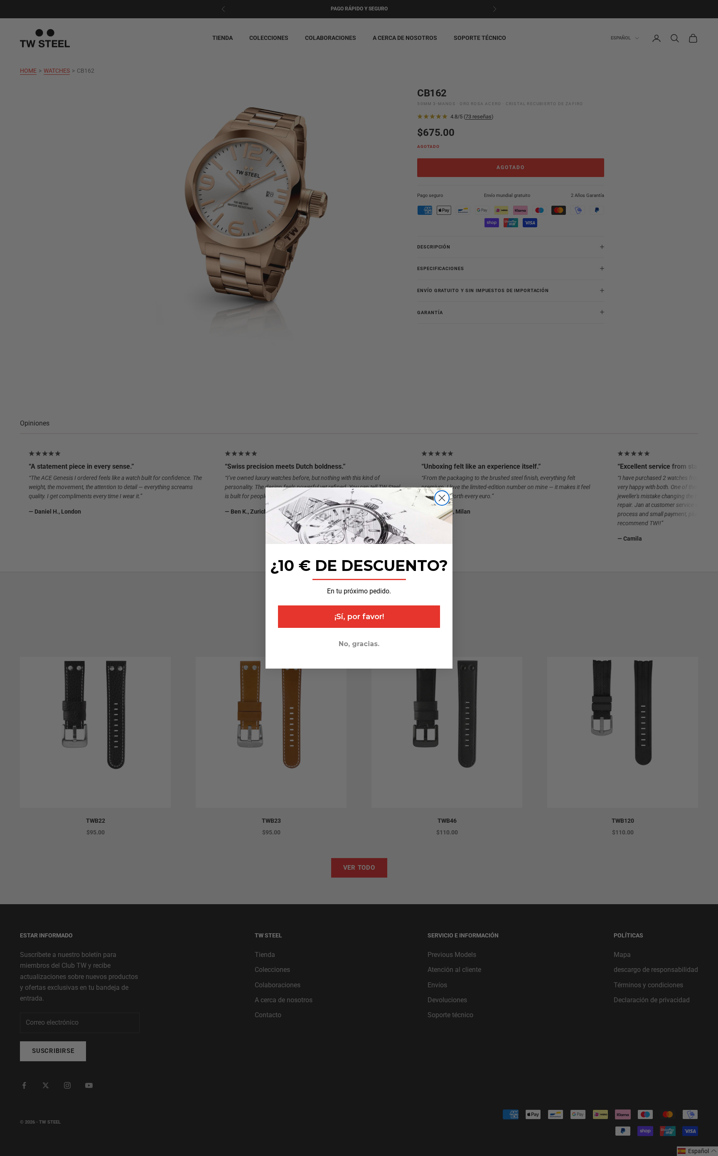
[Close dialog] (442, 498)
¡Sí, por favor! (359, 616)
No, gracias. (359, 644)
